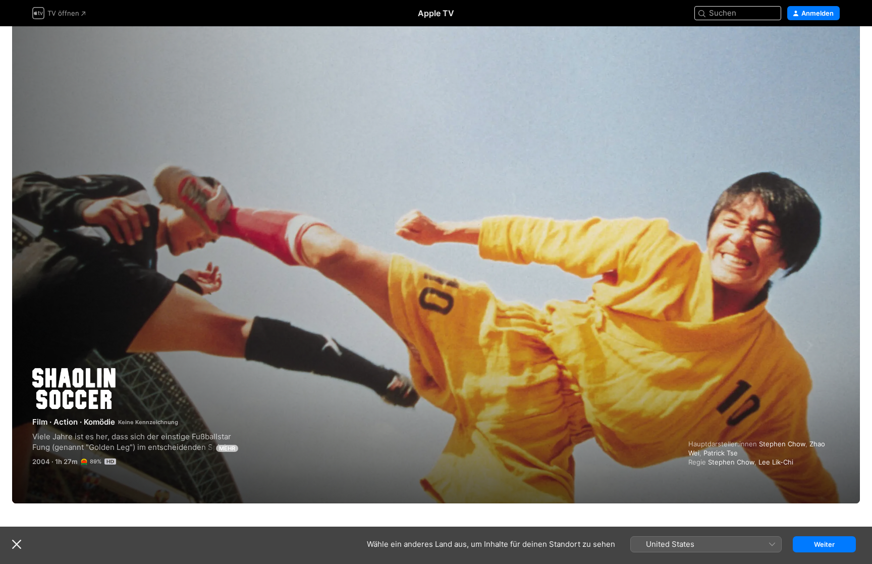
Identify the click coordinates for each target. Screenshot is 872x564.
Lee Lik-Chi (775, 462)
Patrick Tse (720, 453)
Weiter (824, 544)
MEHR (227, 448)
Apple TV (436, 13)
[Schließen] (16, 544)
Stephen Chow (782, 444)
